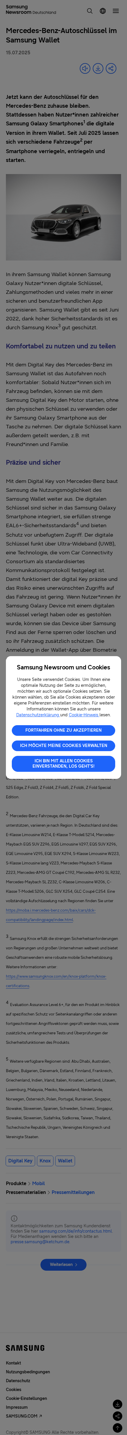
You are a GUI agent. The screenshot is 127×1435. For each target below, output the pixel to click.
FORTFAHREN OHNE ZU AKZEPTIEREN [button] (63, 730)
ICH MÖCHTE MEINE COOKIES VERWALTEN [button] (63, 745)
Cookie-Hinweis (84, 715)
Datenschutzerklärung (38, 715)
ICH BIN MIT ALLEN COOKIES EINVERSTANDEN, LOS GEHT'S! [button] (63, 764)
